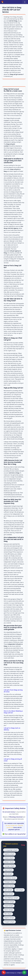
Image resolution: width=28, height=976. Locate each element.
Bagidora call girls (9, 918)
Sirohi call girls (19, 890)
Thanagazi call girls (9, 882)
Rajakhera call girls (9, 854)
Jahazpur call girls (9, 862)
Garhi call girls (8, 890)
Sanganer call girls (9, 902)
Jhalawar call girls (9, 886)
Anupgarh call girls (9, 922)
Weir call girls (8, 914)
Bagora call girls (8, 894)
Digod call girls (8, 870)
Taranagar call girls (9, 866)
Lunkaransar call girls (10, 878)
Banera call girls (8, 910)
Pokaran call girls (9, 858)
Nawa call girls (8, 874)
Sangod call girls (8, 906)
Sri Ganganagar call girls (11, 850)
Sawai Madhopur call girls (11, 898)
